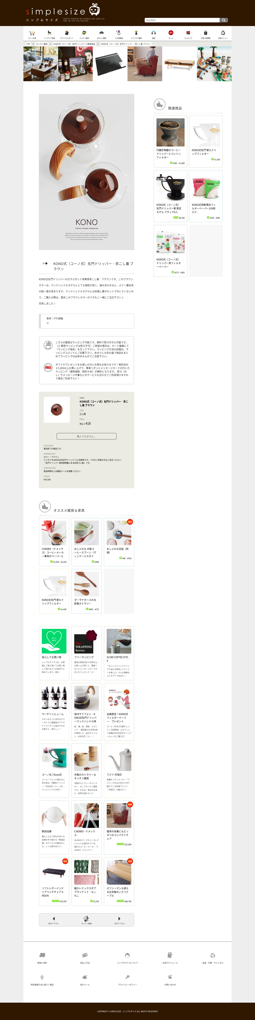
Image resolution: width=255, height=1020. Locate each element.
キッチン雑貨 (84, 38)
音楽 (153, 38)
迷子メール (85, 984)
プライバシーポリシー (127, 984)
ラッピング (188, 38)
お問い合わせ (170, 984)
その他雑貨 (119, 38)
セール (171, 38)
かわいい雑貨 (101, 38)
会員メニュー (223, 38)
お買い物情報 (205, 38)
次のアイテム (119, 923)
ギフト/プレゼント (66, 38)
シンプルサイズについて (127, 962)
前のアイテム (53, 923)
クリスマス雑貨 (136, 38)
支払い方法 (85, 962)
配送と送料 (42, 962)
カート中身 (32, 38)
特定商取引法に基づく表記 (42, 984)
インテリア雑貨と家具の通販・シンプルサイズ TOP (127, 13)
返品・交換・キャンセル (212, 962)
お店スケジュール (170, 962)
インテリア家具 (49, 38)
